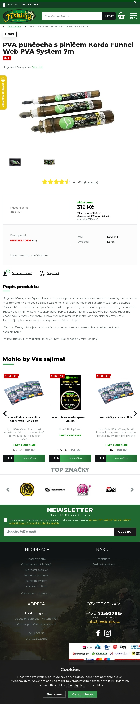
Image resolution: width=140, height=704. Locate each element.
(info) (34, 240)
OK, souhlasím (82, 694)
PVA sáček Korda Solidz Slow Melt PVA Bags (24, 419)
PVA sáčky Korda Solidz (116, 417)
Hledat (109, 16)
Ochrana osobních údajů (36, 564)
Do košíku (29, 458)
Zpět (11, 34)
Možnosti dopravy (36, 570)
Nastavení (54, 694)
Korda (111, 241)
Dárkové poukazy (104, 564)
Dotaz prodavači (22, 273)
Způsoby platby (36, 559)
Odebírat (125, 531)
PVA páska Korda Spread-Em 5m (70, 419)
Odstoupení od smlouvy (36, 593)
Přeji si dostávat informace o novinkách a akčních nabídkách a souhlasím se (70, 521)
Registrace (103, 559)
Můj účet (13, 4)
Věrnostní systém (36, 580)
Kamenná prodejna (36, 575)
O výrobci (53, 273)
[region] (78, 24)
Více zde (37, 67)
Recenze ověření (36, 586)
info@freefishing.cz (104, 621)
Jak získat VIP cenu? (87, 219)
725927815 (104, 613)
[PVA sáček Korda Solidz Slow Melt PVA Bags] (24, 393)
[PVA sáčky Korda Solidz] (116, 393)
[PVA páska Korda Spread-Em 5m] (70, 393)
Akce (6, 58)
